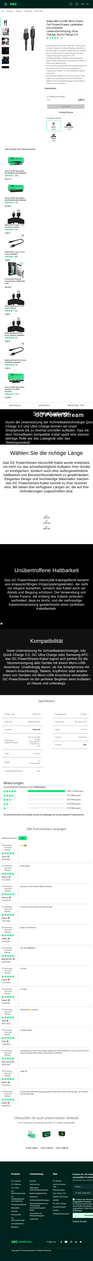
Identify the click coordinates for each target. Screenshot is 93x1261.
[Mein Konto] (70, 4)
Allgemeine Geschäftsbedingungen (39, 1189)
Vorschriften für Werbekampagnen (37, 1214)
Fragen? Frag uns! (66, 112)
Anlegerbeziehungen (61, 1214)
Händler (56, 1200)
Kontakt (33, 1181)
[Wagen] (76, 4)
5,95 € (53, 140)
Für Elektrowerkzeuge (18, 1192)
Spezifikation (44, 405)
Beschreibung (15, 405)
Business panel (59, 1190)
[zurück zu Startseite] (3, 11)
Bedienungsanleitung (38, 1193)
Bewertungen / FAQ (76, 405)
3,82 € (54, 128)
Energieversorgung (18, 1205)
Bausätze (14, 1227)
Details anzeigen (50, 88)
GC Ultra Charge (59, 1204)
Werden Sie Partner (60, 1197)
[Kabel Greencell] (5, 41)
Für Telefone (16, 1184)
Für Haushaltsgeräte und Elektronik (17, 1199)
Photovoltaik (16, 1215)
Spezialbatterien (17, 1224)
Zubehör (14, 1211)
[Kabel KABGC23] (5, 60)
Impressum (34, 1219)
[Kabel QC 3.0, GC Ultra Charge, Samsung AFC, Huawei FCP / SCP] (5, 51)
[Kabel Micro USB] (5, 31)
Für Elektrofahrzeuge (18, 1219)
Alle (22, 838)
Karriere (56, 1210)
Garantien (33, 1197)
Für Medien (57, 1181)
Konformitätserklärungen (39, 1200)
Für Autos (15, 1188)
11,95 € (68, 128)
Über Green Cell (59, 1193)
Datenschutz (35, 1184)
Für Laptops (16, 1181)
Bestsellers (15, 1208)
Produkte (15, 1174)
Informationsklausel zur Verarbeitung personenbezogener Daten (39, 1207)
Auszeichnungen (59, 1207)
